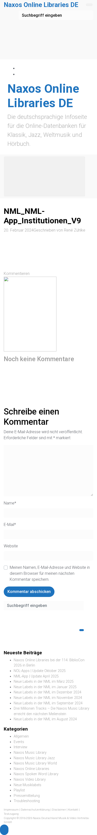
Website (11, 546)
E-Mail (10, 524)
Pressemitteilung (27, 796)
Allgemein (21, 736)
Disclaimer (59, 809)
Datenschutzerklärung (35, 809)
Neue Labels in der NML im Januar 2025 (45, 687)
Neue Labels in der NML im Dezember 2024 (47, 692)
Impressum (11, 809)
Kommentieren (17, 273)
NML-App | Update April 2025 (36, 676)
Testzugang (11, 814)
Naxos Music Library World (35, 763)
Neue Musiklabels (27, 785)
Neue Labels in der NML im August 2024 (45, 719)
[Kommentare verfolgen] (41, 381)
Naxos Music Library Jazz (34, 758)
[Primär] (44, 176)
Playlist (19, 790)
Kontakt (73, 809)
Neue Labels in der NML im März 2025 (44, 681)
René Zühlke (74, 230)
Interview (20, 747)
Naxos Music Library (30, 753)
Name (10, 503)
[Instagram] (19, 74)
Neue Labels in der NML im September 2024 (48, 703)
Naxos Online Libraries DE (41, 4)
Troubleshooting (27, 801)
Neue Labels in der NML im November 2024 (48, 698)
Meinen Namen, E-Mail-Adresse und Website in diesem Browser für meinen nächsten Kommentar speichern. (50, 573)
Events (19, 742)
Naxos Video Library (30, 779)
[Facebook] (19, 68)
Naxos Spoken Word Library (36, 774)
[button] (4, 830)
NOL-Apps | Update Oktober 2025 (40, 671)
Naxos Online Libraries (31, 769)
